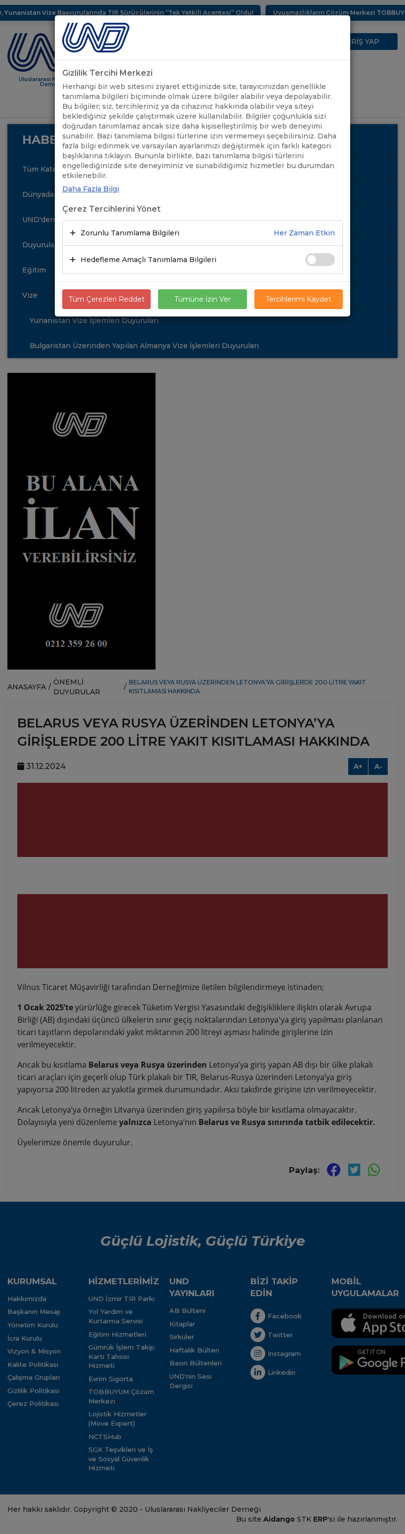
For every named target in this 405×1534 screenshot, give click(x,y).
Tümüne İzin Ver (202, 299)
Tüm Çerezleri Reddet (107, 299)
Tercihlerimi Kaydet (298, 299)
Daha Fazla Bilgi (90, 188)
